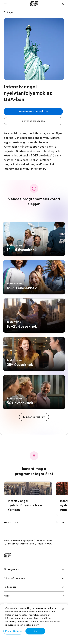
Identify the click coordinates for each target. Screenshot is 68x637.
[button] (5, 4)
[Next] (62, 522)
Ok (35, 631)
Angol (10, 12)
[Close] (62, 609)
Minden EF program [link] (23, 540)
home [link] (6, 540)
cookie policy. (31, 625)
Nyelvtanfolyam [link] (45, 540)
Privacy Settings (13, 631)
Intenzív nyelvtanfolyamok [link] (21, 543)
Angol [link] (40, 543)
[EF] (34, 3)
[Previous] (56, 522)
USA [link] (49, 543)
